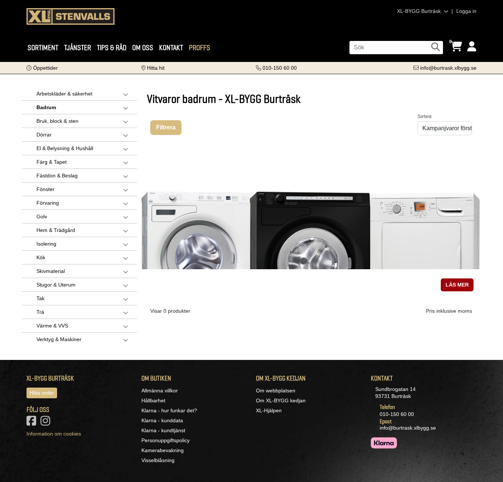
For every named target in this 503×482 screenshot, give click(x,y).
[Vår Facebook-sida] (33, 423)
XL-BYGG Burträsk (419, 11)
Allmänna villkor (159, 390)
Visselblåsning (158, 460)
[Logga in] (471, 46)
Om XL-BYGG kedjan (281, 400)
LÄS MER (457, 285)
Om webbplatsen (275, 390)
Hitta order (41, 393)
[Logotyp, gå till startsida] (71, 16)
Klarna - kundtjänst (163, 430)
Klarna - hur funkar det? (169, 410)
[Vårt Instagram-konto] (47, 423)
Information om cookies (54, 434)
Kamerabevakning (162, 450)
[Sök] (435, 47)
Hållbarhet (153, 400)
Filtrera (166, 127)
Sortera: (425, 116)
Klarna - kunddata (162, 420)
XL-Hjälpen (269, 410)
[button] (42, 67)
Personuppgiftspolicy (165, 440)
